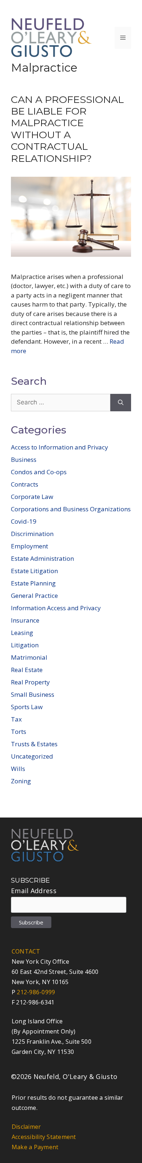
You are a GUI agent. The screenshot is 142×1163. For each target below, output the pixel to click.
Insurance (25, 620)
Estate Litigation (34, 571)
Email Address (33, 890)
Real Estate (27, 670)
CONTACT (26, 951)
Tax (16, 719)
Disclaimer (26, 1127)
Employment (29, 546)
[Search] (120, 402)
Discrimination (32, 533)
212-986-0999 (36, 992)
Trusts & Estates (34, 744)
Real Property (30, 682)
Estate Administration (42, 558)
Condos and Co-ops (39, 472)
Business (23, 459)
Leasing (22, 632)
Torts (18, 731)
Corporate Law (32, 496)
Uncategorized (32, 756)
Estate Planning (33, 583)
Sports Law (27, 707)
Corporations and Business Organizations (71, 509)
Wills (18, 768)
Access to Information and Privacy (59, 447)
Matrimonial (29, 657)
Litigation (25, 645)
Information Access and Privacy (56, 608)
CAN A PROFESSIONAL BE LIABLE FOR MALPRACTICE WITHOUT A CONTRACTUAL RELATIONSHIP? (67, 128)
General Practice (34, 595)
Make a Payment (35, 1147)
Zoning (21, 781)
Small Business (32, 694)
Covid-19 (23, 521)
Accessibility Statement (44, 1137)
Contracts (24, 484)
